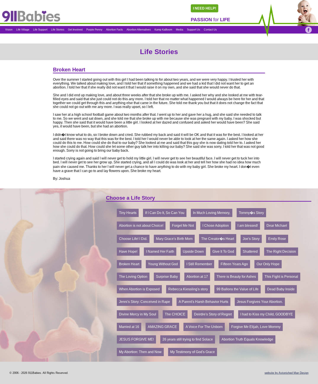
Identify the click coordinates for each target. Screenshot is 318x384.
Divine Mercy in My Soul (137, 314)
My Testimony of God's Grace (192, 352)
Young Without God (163, 264)
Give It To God (223, 251)
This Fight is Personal (281, 276)
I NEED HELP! (204, 8)
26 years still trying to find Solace (187, 339)
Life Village (22, 29)
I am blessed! (248, 225)
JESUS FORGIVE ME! (136, 339)
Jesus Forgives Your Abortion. (260, 302)
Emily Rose (277, 239)
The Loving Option (133, 276)
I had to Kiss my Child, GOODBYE (266, 314)
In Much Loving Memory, (211, 213)
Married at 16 (129, 327)
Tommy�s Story (251, 213)
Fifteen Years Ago (234, 264)
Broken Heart (129, 264)
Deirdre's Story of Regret (213, 314)
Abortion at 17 (197, 276)
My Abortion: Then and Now (140, 352)
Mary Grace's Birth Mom (174, 239)
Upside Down (193, 251)
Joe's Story (251, 239)
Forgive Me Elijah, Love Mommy (256, 327)
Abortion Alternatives (139, 29)
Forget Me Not (183, 225)
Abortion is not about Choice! (141, 225)
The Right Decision (281, 251)
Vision (9, 29)
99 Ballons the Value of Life (238, 289)
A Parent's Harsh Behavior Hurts (203, 302)
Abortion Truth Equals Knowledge (247, 339)
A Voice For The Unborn (204, 327)
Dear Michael (277, 225)
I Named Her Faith (160, 251)
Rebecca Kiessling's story (188, 289)
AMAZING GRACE (162, 327)
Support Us (193, 29)
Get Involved (75, 29)
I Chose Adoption (215, 225)
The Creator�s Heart (217, 239)
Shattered (250, 251)
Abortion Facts (114, 29)
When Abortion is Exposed (139, 289)
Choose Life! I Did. (133, 239)
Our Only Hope (268, 264)
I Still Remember (199, 264)
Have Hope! (128, 251)
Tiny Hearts (128, 213)
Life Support (40, 29)
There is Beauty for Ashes (236, 276)
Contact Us (210, 29)
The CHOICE (175, 314)
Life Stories (57, 29)
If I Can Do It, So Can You (164, 213)
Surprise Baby (167, 276)
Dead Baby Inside (281, 289)
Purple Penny (94, 29)
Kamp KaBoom (163, 29)
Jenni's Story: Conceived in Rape (144, 302)
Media (179, 29)
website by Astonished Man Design (286, 372)
